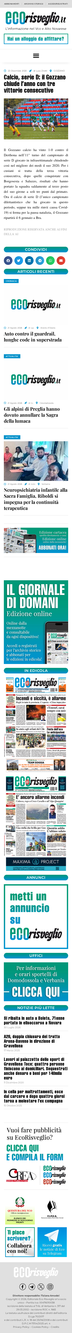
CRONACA (11, 281)
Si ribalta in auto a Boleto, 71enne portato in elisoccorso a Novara (34, 1021)
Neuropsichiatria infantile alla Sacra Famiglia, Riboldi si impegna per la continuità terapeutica (35, 499)
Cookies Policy (40, 1326)
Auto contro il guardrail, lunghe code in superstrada (33, 336)
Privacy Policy (21, 1326)
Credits (55, 1326)
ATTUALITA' (12, 356)
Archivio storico (33, 4)
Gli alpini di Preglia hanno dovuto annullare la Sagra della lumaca (32, 415)
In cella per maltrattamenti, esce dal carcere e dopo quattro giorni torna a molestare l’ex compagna (34, 1097)
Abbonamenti (11, 4)
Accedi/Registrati (58, 4)
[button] (36, 56)
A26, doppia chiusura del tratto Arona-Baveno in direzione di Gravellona (32, 1042)
